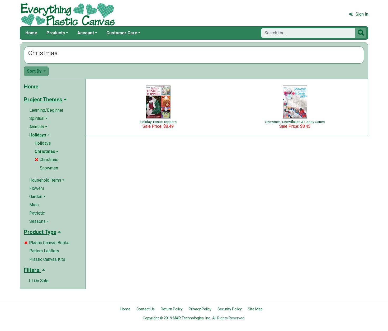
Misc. (34, 204)
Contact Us (145, 309)
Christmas (46, 159)
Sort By (34, 71)
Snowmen (49, 168)
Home (31, 32)
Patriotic (37, 213)
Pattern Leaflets (44, 250)
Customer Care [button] (121, 32)
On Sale (38, 280)
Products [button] (55, 32)
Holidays (43, 143)
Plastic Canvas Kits (47, 259)
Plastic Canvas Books (46, 242)
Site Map (255, 309)
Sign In (362, 14)
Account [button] (85, 32)
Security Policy (229, 309)
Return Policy (172, 309)
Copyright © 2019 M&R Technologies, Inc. (177, 318)
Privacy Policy (200, 309)
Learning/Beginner (46, 110)
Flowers (36, 188)
